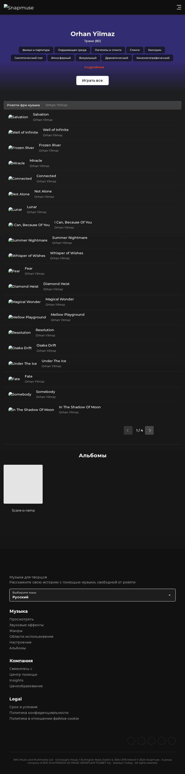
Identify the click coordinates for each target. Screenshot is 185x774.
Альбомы (17, 648)
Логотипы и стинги (108, 50)
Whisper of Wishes (66, 253)
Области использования (31, 636)
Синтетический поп (28, 58)
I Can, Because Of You (73, 222)
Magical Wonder (60, 299)
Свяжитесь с (20, 669)
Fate (29, 376)
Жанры (15, 631)
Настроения (20, 642)
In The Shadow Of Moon (80, 407)
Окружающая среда (72, 50)
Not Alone (43, 191)
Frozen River (50, 145)
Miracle (36, 160)
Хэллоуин (154, 50)
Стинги (135, 50)
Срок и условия (23, 707)
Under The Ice (54, 361)
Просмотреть (21, 619)
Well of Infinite (56, 130)
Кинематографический (153, 58)
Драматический (116, 58)
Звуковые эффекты (26, 625)
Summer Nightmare (69, 237)
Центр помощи (23, 674)
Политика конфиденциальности (38, 713)
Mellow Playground (68, 314)
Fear (29, 268)
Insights (16, 680)
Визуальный (88, 58)
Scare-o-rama (23, 510)
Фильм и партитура (36, 50)
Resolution (45, 330)
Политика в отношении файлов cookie (44, 718)
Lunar (32, 207)
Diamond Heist (56, 284)
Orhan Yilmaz (43, 120)
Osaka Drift (46, 345)
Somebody (45, 392)
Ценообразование (26, 686)
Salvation (41, 114)
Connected (46, 176)
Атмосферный (61, 58)
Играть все (92, 80)
